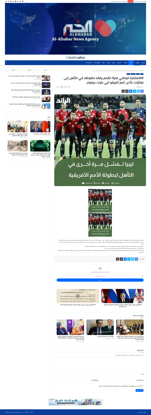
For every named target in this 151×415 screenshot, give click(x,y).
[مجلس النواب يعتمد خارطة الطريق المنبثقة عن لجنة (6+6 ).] (46, 99)
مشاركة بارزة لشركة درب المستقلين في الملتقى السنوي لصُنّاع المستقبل (18, 135)
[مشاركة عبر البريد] (127, 91)
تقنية (103, 62)
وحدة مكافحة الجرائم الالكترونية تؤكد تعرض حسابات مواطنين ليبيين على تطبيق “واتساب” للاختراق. (40, 155)
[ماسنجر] (130, 91)
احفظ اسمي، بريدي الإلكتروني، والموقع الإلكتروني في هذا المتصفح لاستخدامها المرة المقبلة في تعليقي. (120, 386)
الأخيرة (29, 70)
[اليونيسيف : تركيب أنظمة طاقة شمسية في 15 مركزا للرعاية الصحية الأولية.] (17, 146)
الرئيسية (143, 62)
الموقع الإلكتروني (94, 380)
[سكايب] (134, 91)
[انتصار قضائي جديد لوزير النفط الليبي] (100, 327)
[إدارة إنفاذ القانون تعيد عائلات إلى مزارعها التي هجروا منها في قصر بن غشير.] (46, 78)
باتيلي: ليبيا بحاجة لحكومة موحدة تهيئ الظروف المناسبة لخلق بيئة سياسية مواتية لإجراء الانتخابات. (25, 105)
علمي (113, 62)
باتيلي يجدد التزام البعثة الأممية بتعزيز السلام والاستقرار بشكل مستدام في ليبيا (26, 91)
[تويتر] (138, 91)
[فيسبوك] (142, 91)
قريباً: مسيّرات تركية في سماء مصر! (42, 134)
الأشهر (45, 70)
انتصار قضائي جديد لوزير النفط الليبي (105, 336)
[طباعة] (123, 91)
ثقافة (109, 62)
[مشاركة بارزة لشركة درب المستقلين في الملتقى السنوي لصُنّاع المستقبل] (17, 126)
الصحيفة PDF (88, 62)
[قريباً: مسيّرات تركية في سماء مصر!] (40, 126)
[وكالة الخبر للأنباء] (75, 29)
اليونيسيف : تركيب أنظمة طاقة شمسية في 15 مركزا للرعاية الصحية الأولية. (18, 154)
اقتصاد (125, 62)
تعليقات (13, 70)
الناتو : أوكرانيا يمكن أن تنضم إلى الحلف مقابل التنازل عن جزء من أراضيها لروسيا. (26, 84)
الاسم (142, 374)
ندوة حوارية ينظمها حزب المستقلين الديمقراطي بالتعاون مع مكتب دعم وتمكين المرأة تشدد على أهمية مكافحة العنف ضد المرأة (99, 1)
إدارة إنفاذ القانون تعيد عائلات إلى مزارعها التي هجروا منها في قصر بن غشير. (25, 77)
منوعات (96, 62)
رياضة (119, 62)
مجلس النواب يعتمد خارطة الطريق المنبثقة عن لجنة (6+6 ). (26, 97)
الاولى (137, 62)
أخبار (131, 62)
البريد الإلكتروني (140, 380)
